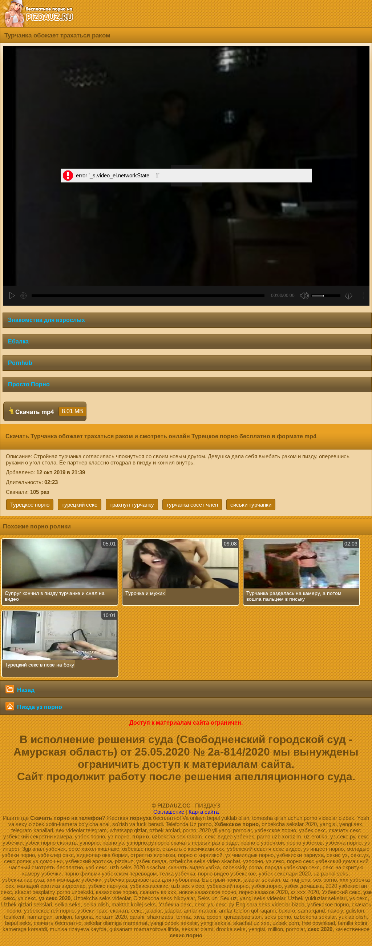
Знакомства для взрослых (46, 320)
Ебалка (18, 341)
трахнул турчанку (132, 505)
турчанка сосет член (192, 505)
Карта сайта (204, 812)
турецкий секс (79, 505)
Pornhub (20, 363)
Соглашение (168, 812)
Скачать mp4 (48, 411)
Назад (25, 690)
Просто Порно (29, 384)
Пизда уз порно (39, 707)
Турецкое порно (29, 505)
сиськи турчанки (250, 505)
